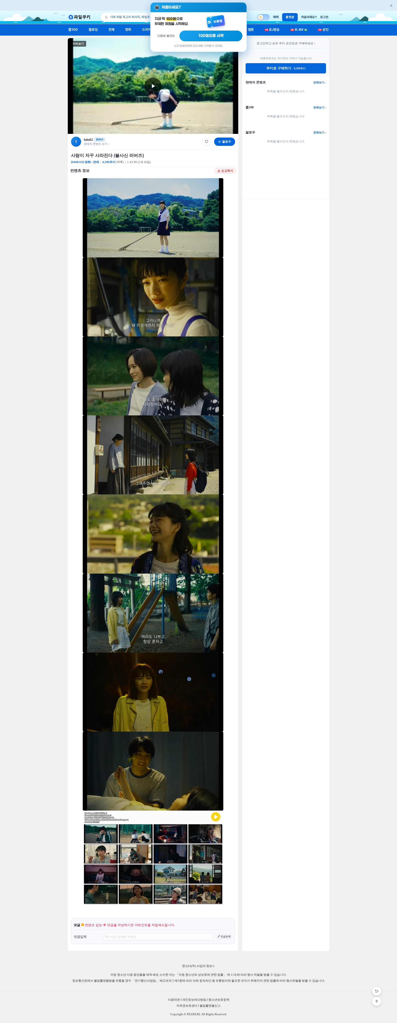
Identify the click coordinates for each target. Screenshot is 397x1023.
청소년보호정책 (218, 999)
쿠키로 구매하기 (286, 68)
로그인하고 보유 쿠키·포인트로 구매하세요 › (286, 43)
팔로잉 (93, 30)
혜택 (276, 17)
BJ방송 (272, 30)
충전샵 (290, 17)
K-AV (298, 30)
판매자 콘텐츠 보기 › (96, 144)
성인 (324, 30)
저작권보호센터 (186, 1005)
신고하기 (227, 170)
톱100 (73, 30)
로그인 (324, 17)
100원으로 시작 (211, 36)
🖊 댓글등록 (224, 936)
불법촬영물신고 (210, 1005)
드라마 (146, 30)
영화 (128, 30)
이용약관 (174, 999)
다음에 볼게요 (166, 36)
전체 (111, 30)
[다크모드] (263, 17)
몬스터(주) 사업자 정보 (198, 966)
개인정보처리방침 (194, 999)
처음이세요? (309, 17)
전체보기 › (319, 82)
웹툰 (249, 30)
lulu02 (88, 139)
